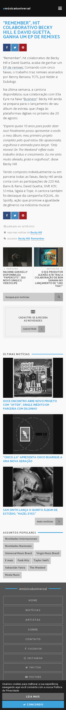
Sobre (33, 629)
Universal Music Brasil (18, 553)
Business (30, 99)
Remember (37, 239)
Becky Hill (36, 232)
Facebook (34, 649)
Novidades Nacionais (18, 546)
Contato (33, 639)
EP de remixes (13, 67)
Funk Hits (23, 560)
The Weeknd (37, 567)
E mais (9, 560)
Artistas (33, 620)
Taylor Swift (41, 560)
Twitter (34, 667)
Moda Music (12, 575)
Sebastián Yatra (15, 567)
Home (33, 600)
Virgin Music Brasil (47, 553)
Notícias (33, 610)
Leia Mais (33, 697)
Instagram (35, 658)
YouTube (34, 677)
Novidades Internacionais (21, 539)
